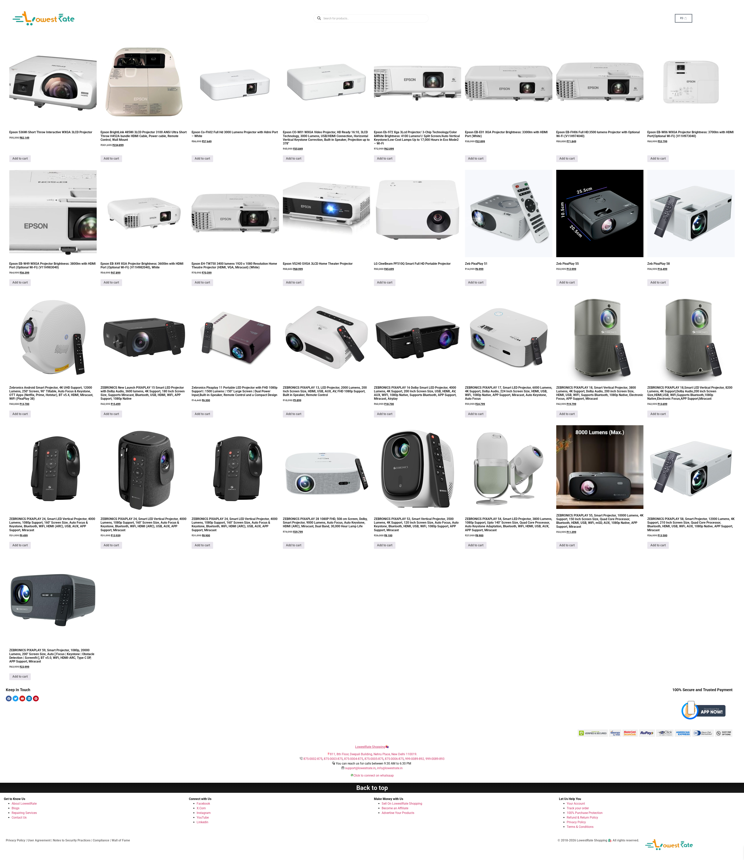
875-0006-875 (394, 759)
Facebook (203, 803)
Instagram (204, 813)
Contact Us (19, 817)
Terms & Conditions (580, 827)
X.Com (201, 808)
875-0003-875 (333, 759)
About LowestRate (24, 803)
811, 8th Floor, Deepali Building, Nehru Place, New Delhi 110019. (373, 754)
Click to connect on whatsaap (373, 775)
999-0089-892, (415, 759)
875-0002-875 (312, 759)
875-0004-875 (353, 759)
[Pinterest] (36, 698)
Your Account (576, 803)
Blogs (15, 808)
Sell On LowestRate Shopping (402, 803)
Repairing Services (24, 813)
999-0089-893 (434, 759)
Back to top (372, 787)
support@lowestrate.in (360, 768)
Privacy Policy (576, 822)
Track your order (578, 808)
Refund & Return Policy (582, 817)
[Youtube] (22, 698)
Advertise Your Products (398, 813)
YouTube (203, 817)
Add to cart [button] (20, 158)
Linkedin (202, 822)
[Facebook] (9, 698)
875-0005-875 (373, 759)
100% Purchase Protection (585, 813)
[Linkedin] (29, 698)
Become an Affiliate (395, 808)
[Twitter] (15, 698)
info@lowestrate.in (390, 768)
